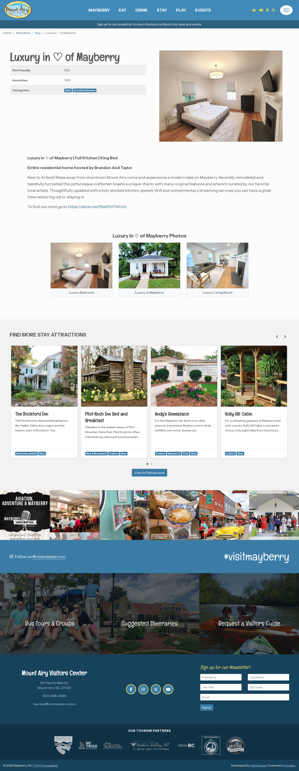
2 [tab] (152, 464)
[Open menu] (286, 10)
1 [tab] (147, 464)
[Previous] (277, 336)
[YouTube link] (168, 689)
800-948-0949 (54, 696)
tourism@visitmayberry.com (54, 704)
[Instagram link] (143, 689)
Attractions (23, 33)
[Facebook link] (131, 689)
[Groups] (254, 10)
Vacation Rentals (84, 90)
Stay (162, 10)
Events (203, 10)
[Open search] (273, 10)
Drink (141, 10)
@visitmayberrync (48, 556)
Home (7, 33)
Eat (123, 10)
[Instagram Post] (25, 515)
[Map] (267, 10)
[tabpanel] (44, 402)
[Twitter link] (156, 689)
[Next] (285, 336)
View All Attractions (149, 473)
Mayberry (99, 10)
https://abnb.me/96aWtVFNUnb (97, 206)
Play (181, 10)
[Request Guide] (261, 10)
